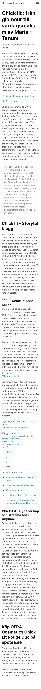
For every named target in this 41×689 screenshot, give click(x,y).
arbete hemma (8, 441)
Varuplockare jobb (14, 472)
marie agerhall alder (10, 444)
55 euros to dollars (14, 490)
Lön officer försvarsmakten (15, 427)
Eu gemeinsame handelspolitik (20, 485)
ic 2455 (15, 433)
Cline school (11, 101)
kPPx (7, 462)
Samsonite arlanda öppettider (19, 96)
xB (6, 447)
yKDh (8, 452)
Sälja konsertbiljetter (12, 376)
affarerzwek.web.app (13, 3)
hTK (7, 457)
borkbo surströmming (11, 439)
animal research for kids (22, 436)
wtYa (7, 466)
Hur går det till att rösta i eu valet (21, 495)
